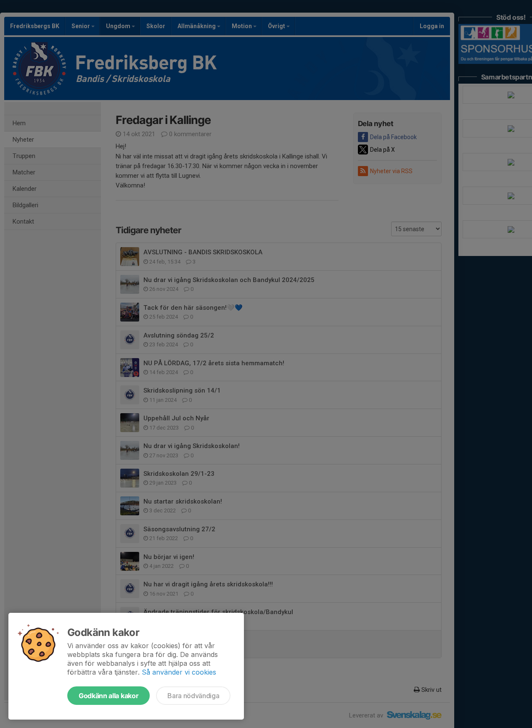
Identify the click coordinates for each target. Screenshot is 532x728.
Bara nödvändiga (193, 695)
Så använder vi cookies (179, 672)
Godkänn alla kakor (108, 695)
